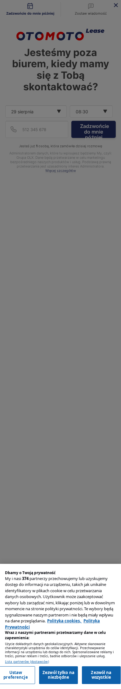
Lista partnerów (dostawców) (27, 662)
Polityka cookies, (64, 621)
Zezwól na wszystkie (101, 675)
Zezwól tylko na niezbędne (58, 675)
